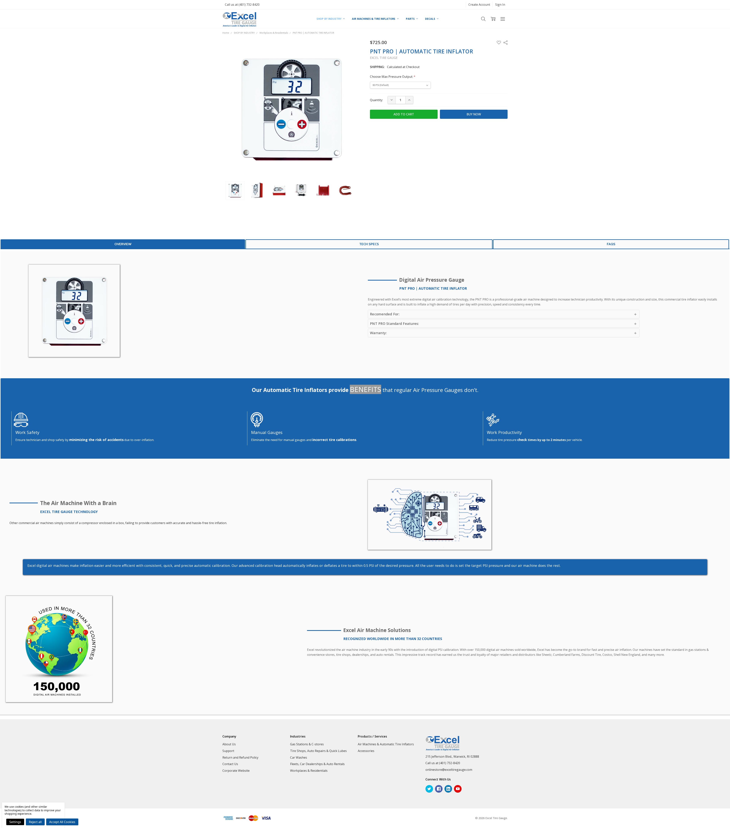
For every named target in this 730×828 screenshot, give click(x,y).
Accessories (366, 751)
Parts (410, 19)
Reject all (35, 822)
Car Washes (298, 757)
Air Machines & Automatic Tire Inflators (386, 744)
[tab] (123, 244)
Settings (15, 822)
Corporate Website (236, 771)
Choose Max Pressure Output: (392, 77)
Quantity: (376, 100)
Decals (430, 19)
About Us (229, 744)
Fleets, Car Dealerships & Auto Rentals (317, 764)
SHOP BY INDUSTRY (329, 19)
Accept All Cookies (62, 822)
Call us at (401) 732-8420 (242, 4)
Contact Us (230, 764)
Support (228, 751)
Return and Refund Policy (240, 757)
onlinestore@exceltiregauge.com (448, 770)
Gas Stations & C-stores (307, 744)
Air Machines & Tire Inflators (374, 19)
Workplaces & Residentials (309, 771)
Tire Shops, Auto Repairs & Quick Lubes (318, 751)
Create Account (479, 4)
